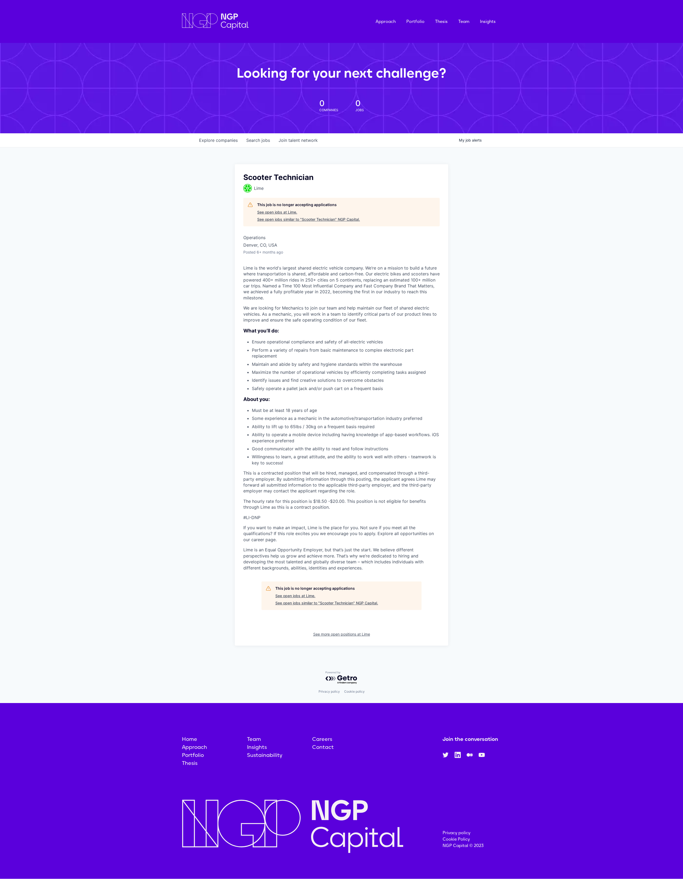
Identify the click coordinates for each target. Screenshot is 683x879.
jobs (258, 140)
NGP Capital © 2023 (463, 845)
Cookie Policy (456, 839)
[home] (242, 21)
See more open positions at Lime (341, 634)
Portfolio (415, 21)
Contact (323, 747)
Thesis (441, 21)
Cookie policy (354, 691)
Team (463, 21)
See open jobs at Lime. (277, 212)
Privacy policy (329, 691)
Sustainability (264, 755)
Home (189, 739)
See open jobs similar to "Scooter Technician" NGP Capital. (308, 219)
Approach (386, 21)
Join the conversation (470, 739)
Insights (488, 21)
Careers (322, 739)
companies (218, 140)
